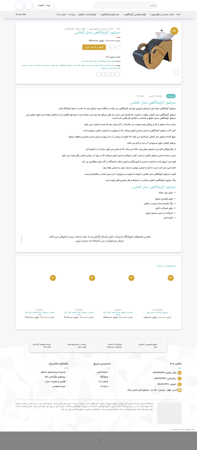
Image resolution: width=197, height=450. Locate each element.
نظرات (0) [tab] (140, 96)
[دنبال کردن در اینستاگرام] (19, 5)
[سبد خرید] (28, 5)
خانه (178, 14)
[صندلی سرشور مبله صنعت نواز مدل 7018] (39, 289)
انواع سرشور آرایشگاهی (75, 28)
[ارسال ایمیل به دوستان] (108, 74)
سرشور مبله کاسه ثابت (41, 65)
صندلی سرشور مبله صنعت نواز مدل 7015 (118, 313)
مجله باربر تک (20, 14)
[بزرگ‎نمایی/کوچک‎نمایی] (186, 434)
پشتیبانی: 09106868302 (165, 378)
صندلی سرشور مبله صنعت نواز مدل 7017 (79, 313)
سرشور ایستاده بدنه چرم (157, 312)
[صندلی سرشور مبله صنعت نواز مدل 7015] (118, 289)
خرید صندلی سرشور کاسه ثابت (84, 65)
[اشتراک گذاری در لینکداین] (98, 74)
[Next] (21, 297)
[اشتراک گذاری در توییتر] (113, 74)
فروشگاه (104, 376)
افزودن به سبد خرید (94, 47)
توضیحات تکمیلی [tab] (155, 96)
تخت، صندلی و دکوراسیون (162, 14)
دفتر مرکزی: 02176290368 (164, 372)
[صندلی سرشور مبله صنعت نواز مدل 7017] (79, 289)
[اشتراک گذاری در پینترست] (103, 74)
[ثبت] (96, 5)
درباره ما (72, 14)
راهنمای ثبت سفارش (87, 14)
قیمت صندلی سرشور (108, 68)
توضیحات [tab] (170, 96)
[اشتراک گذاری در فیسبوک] (118, 74)
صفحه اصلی (102, 372)
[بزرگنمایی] (176, 72)
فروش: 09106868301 (166, 384)
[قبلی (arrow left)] (194, 445)
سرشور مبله (94, 61)
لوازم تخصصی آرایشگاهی (135, 14)
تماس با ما (61, 14)
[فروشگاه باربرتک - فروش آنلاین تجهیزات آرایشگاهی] (172, 5)
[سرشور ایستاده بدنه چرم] (157, 289)
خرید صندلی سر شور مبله (105, 65)
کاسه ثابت (85, 61)
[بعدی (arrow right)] (186, 445)
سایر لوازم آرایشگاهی (110, 14)
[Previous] (176, 297)
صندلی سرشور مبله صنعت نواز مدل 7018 (39, 313)
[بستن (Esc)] (194, 434)
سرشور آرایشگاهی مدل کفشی (61, 65)
